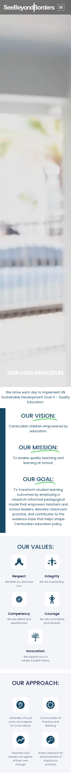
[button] (61, 7)
